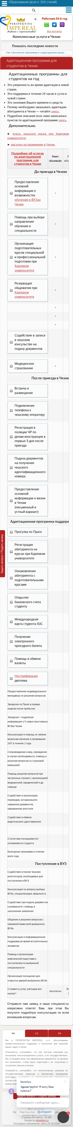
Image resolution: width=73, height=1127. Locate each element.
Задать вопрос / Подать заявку (36, 1096)
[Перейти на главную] (22, 25)
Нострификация (26, 676)
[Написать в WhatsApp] (46, 24)
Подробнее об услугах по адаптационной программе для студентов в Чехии (27, 158)
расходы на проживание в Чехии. (33, 144)
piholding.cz (42, 1120)
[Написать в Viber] (62, 24)
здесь (55, 111)
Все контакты (54, 31)
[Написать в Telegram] (54, 24)
